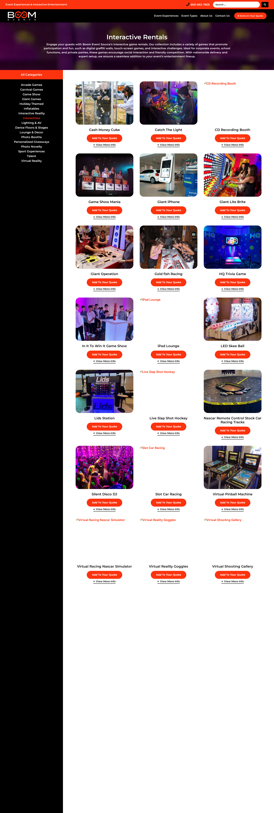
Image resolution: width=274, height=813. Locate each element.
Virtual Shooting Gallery (232, 566)
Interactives (31, 118)
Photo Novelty (31, 146)
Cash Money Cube (104, 130)
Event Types (189, 15)
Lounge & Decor (31, 132)
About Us (206, 15)
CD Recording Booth (232, 130)
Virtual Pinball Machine (232, 494)
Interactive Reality (31, 113)
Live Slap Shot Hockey (168, 418)
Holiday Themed (31, 104)
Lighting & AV (31, 123)
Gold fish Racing (169, 274)
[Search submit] (264, 4)
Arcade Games (31, 85)
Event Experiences (166, 15)
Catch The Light (168, 130)
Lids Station (104, 418)
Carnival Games (31, 89)
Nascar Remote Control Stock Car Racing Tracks (232, 420)
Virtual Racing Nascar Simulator (104, 566)
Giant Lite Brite (233, 202)
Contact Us (222, 15)
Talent (31, 156)
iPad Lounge (168, 346)
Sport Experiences (31, 151)
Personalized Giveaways (31, 142)
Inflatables (31, 108)
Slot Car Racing (168, 494)
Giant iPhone (168, 202)
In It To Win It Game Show (104, 346)
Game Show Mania (104, 202)
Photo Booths (31, 137)
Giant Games (31, 99)
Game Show (31, 94)
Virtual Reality (31, 161)
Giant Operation (104, 274)
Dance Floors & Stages (31, 127)
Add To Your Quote (104, 138)
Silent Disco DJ (104, 494)
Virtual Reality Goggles (168, 566)
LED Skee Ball (232, 346)
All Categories (31, 74)
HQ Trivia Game (232, 274)
